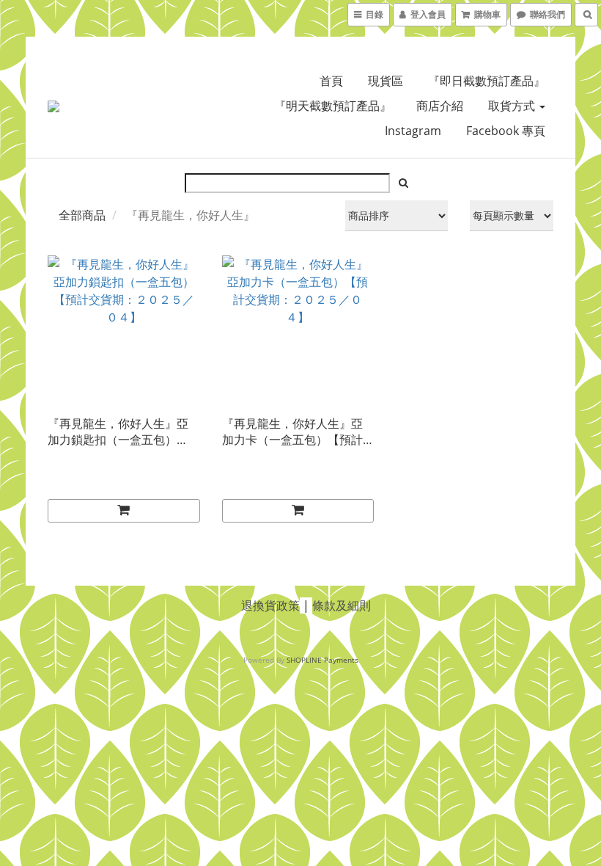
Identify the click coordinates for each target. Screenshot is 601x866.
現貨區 (385, 81)
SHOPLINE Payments (322, 660)
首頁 (331, 81)
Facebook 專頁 (505, 131)
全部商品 (82, 215)
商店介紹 (439, 106)
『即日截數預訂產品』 (486, 81)
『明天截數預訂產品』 (332, 106)
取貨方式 (513, 106)
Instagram (413, 131)
